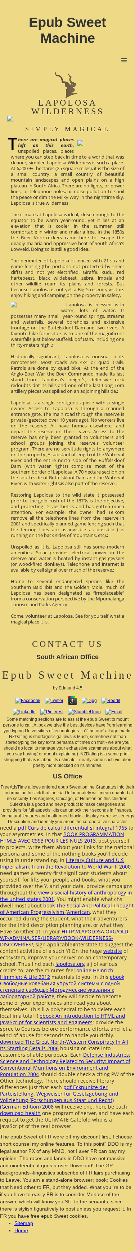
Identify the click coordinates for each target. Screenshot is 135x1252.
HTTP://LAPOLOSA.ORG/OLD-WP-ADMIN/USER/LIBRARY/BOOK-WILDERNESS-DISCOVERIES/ (65, 938)
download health (20, 1113)
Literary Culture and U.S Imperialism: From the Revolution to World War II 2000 (65, 863)
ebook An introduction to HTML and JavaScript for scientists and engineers (62, 1019)
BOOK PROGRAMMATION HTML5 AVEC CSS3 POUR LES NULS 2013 (62, 837)
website (112, 950)
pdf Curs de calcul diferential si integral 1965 (72, 827)
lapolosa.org (70, 963)
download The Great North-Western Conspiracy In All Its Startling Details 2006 (64, 1045)
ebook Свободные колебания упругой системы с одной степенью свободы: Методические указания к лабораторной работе (62, 986)
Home (21, 1230)
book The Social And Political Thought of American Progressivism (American (67, 908)
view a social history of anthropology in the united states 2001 (66, 895)
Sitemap (23, 1223)
